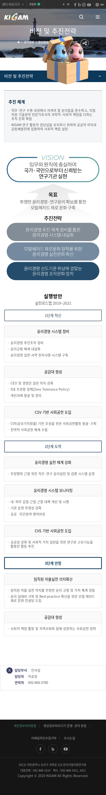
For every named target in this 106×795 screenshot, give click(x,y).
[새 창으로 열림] (40, 748)
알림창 (34, 4)
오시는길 (69, 738)
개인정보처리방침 (25, 725)
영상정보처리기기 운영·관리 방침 (64, 725)
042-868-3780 (38, 682)
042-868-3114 (41, 770)
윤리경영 (29, 42)
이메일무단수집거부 (44, 738)
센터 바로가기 (11, 4)
